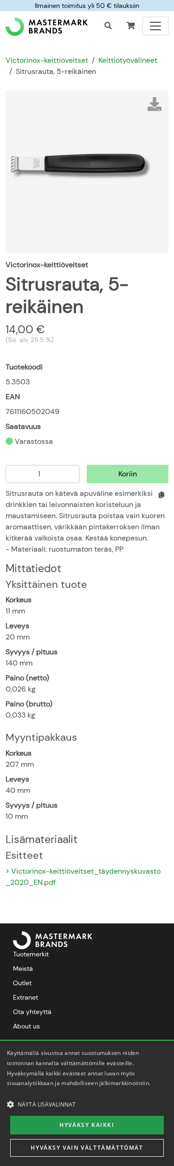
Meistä (23, 968)
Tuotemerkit (31, 954)
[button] (130, 26)
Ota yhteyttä (32, 1012)
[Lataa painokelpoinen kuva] (154, 104)
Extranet (25, 997)
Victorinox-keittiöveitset (47, 60)
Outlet (22, 983)
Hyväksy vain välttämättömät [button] (87, 1148)
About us (26, 1026)
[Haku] (108, 26)
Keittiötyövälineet (127, 60)
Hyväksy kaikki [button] (86, 1125)
